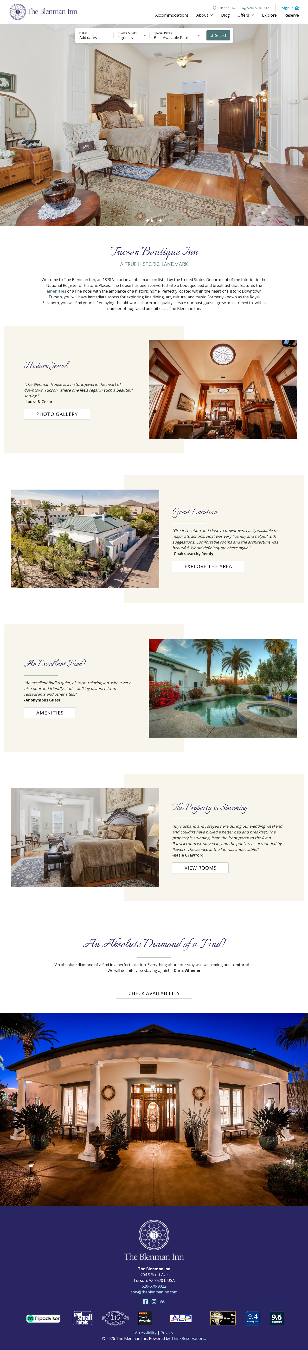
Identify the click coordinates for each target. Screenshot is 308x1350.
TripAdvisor (162, 1301)
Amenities (50, 712)
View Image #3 (156, 220)
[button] (94, 35)
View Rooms (201, 868)
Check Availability (154, 993)
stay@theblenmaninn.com (154, 1292)
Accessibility (145, 1332)
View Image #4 (160, 220)
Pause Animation (299, 220)
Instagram (154, 1301)
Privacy (166, 1332)
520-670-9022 (259, 7)
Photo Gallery (57, 414)
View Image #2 (152, 220)
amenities (56, 291)
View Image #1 (147, 220)
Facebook (145, 1301)
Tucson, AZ (227, 7)
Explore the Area (208, 566)
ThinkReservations (188, 1338)
